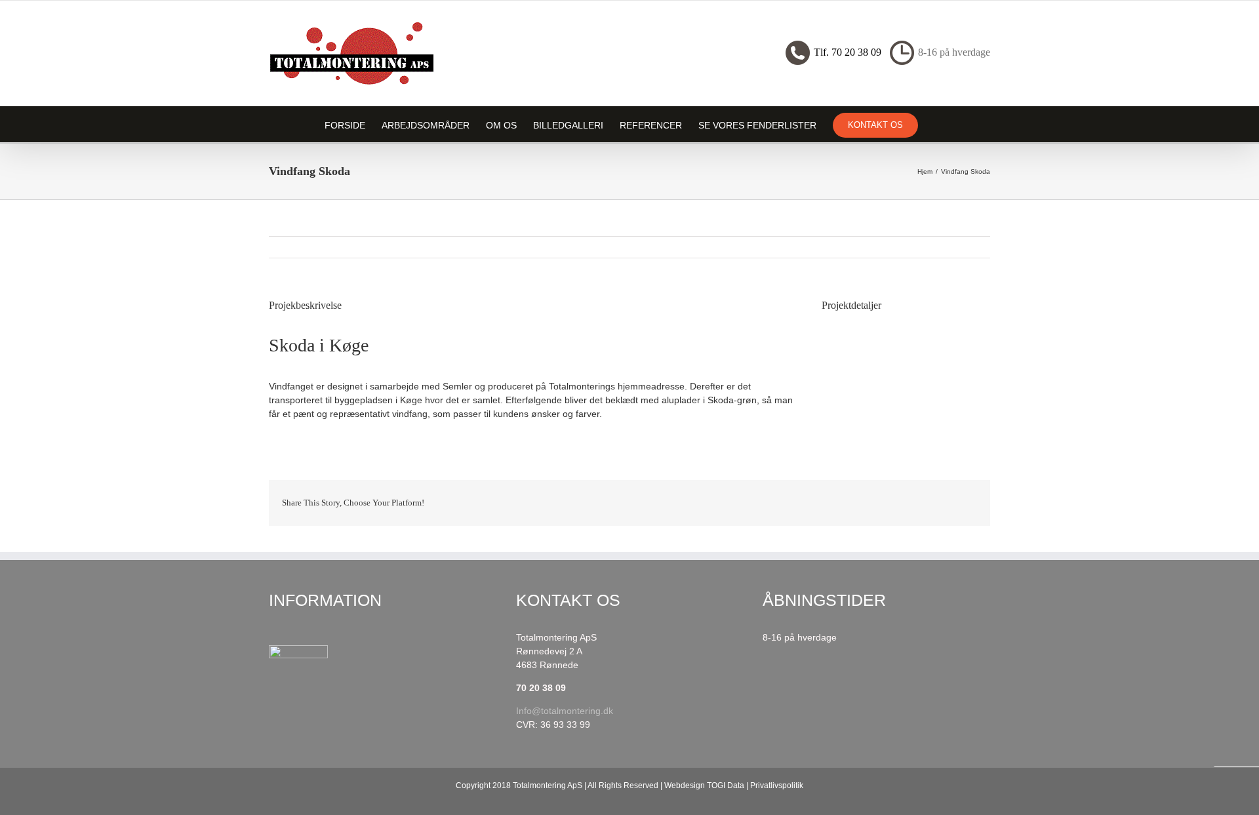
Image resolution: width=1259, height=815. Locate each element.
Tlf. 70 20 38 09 (847, 52)
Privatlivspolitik (776, 785)
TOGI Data (725, 785)
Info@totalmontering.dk (564, 711)
